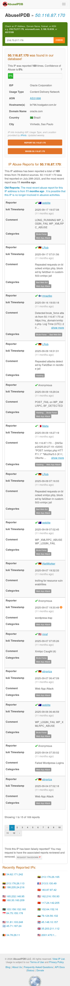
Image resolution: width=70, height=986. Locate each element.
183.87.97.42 (48, 890)
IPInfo (24, 135)
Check (59, 40)
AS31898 (35, 98)
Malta (45, 426)
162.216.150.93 (50, 896)
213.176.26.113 (15, 883)
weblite (46, 203)
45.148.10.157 (49, 922)
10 (59, 827)
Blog (8, 967)
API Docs (60, 967)
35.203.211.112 (50, 928)
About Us (17, 967)
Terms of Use (37, 962)
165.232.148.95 (15, 896)
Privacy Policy (56, 962)
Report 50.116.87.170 (35, 142)
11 (8, 833)
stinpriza (47, 671)
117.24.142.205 (50, 903)
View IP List (58, 958)
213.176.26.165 (50, 877)
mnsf (45, 634)
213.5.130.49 (48, 883)
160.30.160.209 (15, 900)
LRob (45, 247)
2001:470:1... (48, 935)
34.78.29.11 (13, 935)
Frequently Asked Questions (38, 967)
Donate (40, 970)
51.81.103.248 (14, 922)
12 (14, 833)
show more (57, 327)
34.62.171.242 (14, 874)
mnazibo (47, 296)
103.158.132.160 (16, 909)
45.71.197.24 (13, 926)
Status (30, 970)
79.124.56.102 (49, 916)
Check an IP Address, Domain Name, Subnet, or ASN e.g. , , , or (31, 29)
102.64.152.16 (49, 909)
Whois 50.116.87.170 (35, 151)
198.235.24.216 (15, 887)
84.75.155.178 (14, 913)
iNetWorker (48, 563)
